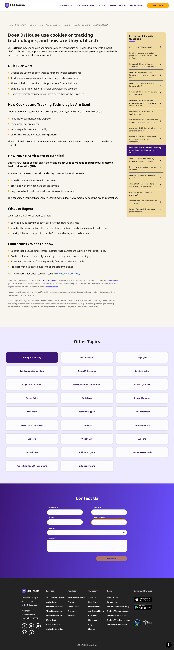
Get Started (158, 5)
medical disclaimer (52, 287)
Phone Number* (99, 518)
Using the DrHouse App (31, 425)
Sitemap (91, 629)
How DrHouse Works (85, 5)
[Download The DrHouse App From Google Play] (143, 607)
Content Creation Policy (117, 624)
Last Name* (98, 508)
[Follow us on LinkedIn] (31, 626)
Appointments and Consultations (32, 465)
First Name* (53, 508)
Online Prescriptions (54, 606)
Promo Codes (32, 398)
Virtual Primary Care (54, 615)
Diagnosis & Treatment (31, 384)
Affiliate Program (87, 452)
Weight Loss (86, 438)
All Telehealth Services (55, 597)
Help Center (20, 25)
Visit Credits (32, 411)
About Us (92, 597)
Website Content (142, 425)
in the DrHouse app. (29, 605)
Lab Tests (32, 438)
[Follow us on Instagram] (24, 632)
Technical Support (87, 411)
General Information (87, 371)
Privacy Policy (112, 602)
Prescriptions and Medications (87, 384)
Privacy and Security (35, 25)
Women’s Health (53, 624)
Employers (142, 357)
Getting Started (142, 371)
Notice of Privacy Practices (118, 611)
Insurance (87, 425)
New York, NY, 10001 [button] (30, 618)
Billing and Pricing (87, 465)
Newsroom (92, 620)
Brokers (71, 615)
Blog (90, 624)
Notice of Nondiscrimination (118, 620)
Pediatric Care (32, 452)
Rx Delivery (87, 398)
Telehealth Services (117, 5)
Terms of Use (112, 597)
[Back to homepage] (32, 591)
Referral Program (142, 398)
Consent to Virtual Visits (116, 615)
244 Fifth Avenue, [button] (29, 614)
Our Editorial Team (96, 611)
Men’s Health (51, 620)
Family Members (142, 411)
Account (142, 438)
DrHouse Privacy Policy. (68, 273)
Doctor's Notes (87, 357)
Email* (51, 518)
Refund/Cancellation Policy (118, 606)
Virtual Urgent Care (54, 611)
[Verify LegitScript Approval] (137, 622)
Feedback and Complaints (32, 371)
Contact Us (92, 615)
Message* (52, 538)
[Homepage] (15, 5)
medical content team (49, 280)
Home (10, 25)
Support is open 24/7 (30, 601)
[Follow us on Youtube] (38, 626)
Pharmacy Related (142, 384)
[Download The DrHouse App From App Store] (143, 599)
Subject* (52, 528)
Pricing (102, 5)
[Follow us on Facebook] (24, 626)
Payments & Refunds (142, 452)
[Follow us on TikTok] (31, 632)
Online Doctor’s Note (54, 629)
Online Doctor (66, 5)
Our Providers (136, 5)
